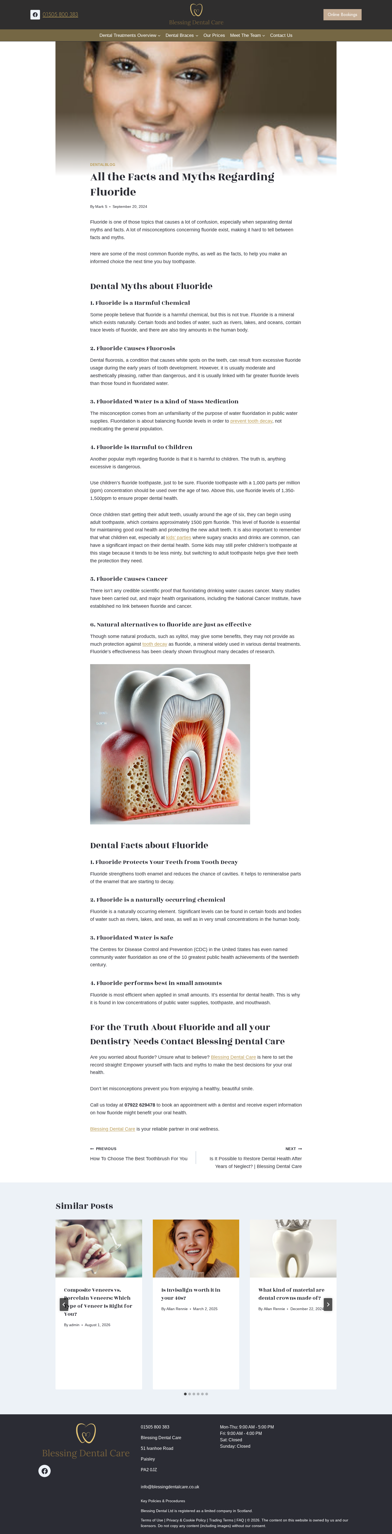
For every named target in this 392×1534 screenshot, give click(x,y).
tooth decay (154, 644)
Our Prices (214, 35)
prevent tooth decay (251, 421)
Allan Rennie (177, 1309)
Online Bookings (342, 14)
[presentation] (98, 1248)
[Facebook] (35, 15)
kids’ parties (178, 537)
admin (74, 1325)
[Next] (328, 1304)
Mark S (101, 206)
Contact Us (281, 35)
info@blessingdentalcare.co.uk (170, 1487)
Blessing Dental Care (233, 1057)
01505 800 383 (60, 14)
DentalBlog (102, 165)
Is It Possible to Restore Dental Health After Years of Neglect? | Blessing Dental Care (256, 1158)
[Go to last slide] (64, 1304)
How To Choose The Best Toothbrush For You (138, 1154)
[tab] (185, 1394)
